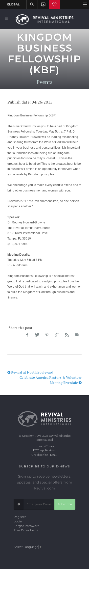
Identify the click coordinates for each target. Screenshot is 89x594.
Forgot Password (27, 526)
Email (54, 455)
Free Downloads (26, 530)
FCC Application (44, 450)
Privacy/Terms (44, 446)
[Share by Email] (77, 335)
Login (18, 521)
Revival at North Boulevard (31, 372)
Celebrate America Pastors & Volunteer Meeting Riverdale (51, 380)
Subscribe (65, 504)
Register (20, 517)
